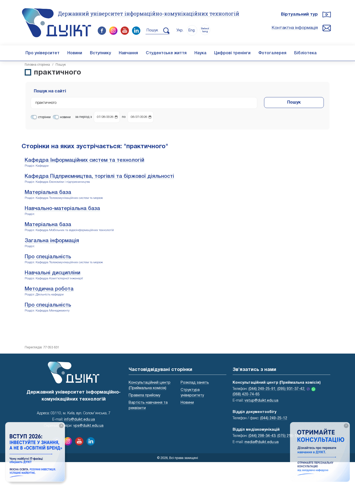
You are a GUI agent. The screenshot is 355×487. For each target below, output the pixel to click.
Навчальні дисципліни (52, 273)
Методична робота (49, 289)
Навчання (128, 53)
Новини (74, 53)
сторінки (44, 117)
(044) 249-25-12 (273, 418)
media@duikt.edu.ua (262, 442)
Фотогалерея (272, 53)
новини (65, 117)
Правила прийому (144, 395)
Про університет (42, 53)
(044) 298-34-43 (261, 436)
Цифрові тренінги (232, 53)
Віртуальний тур (299, 14)
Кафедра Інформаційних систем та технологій (84, 160)
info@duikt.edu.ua (79, 419)
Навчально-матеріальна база (62, 208)
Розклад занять (195, 382)
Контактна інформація (295, 28)
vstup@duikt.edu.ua (261, 400)
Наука (200, 53)
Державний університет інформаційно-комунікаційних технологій (148, 13)
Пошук (294, 102)
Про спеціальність (48, 257)
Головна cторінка (37, 64)
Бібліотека (305, 53)
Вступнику (100, 53)
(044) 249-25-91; (262, 389)
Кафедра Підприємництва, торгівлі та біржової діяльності (99, 176)
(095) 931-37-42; (291, 389)
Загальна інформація (52, 241)
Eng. (191, 30)
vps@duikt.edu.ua (88, 426)
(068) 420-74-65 (246, 394)
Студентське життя (166, 53)
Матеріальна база (48, 192)
